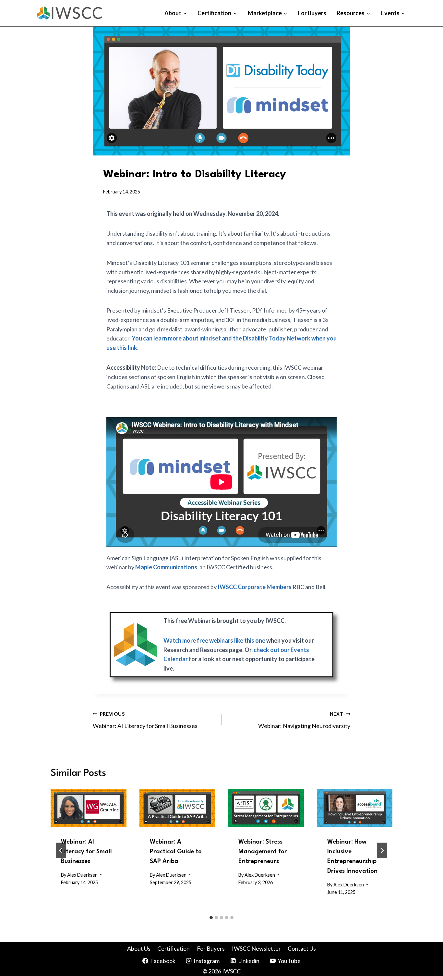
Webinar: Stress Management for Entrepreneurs (262, 851)
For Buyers (312, 13)
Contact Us (302, 948)
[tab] (211, 917)
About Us (138, 948)
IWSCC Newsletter (256, 948)
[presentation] (88, 808)
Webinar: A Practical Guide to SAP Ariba (176, 851)
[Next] (382, 850)
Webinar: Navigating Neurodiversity (304, 720)
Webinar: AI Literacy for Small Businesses (145, 720)
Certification (173, 948)
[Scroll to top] (424, 928)
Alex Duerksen (82, 875)
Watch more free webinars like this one (214, 640)
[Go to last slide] (61, 850)
